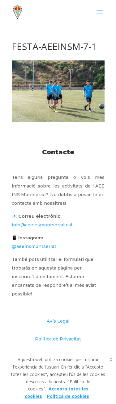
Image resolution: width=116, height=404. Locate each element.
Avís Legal (58, 321)
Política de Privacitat (58, 339)
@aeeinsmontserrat (34, 246)
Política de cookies (68, 396)
